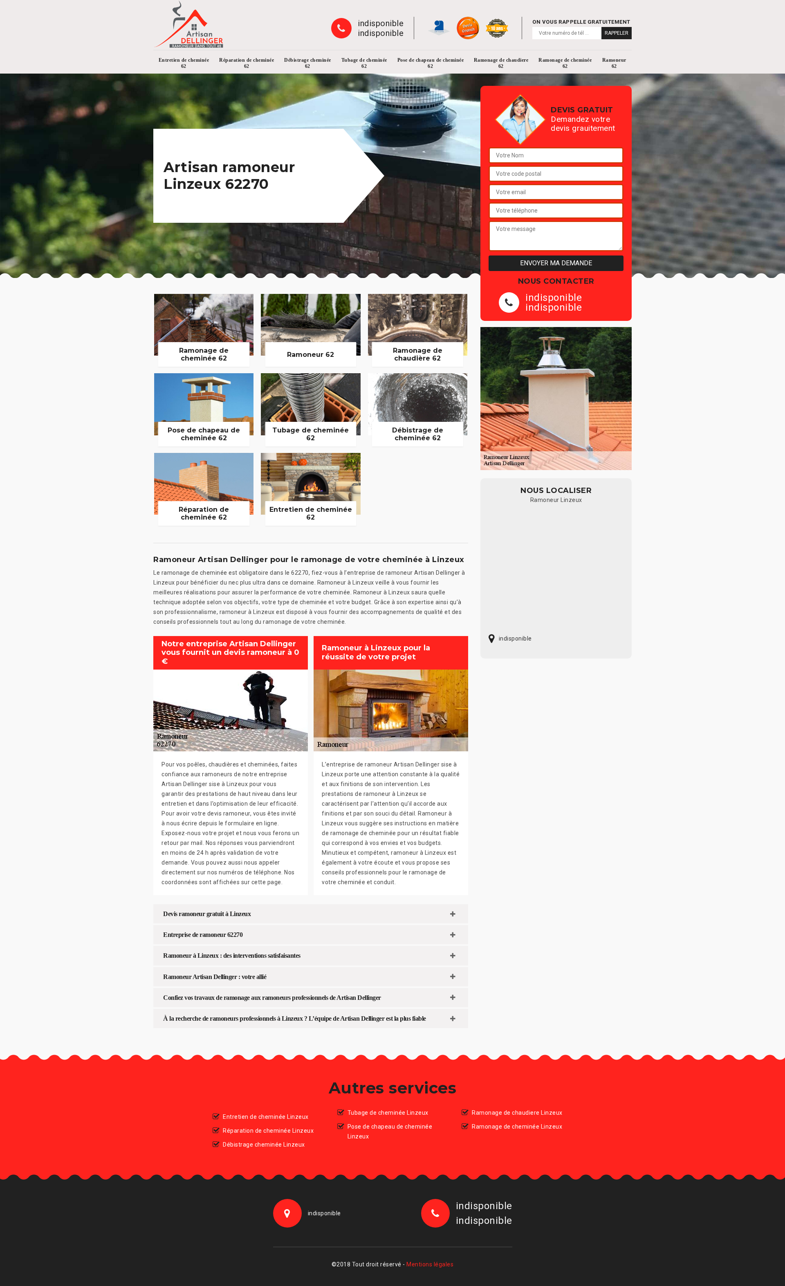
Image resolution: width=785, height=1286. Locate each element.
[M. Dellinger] (188, 24)
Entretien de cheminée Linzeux (266, 1116)
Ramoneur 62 (614, 63)
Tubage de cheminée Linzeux (388, 1112)
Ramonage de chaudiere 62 (501, 63)
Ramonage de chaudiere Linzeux (517, 1112)
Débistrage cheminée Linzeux (264, 1144)
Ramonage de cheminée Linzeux (517, 1126)
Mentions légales (429, 1264)
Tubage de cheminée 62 (364, 63)
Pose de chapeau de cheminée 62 (430, 63)
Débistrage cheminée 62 (307, 63)
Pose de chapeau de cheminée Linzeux (390, 1131)
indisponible (381, 23)
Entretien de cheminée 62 (184, 63)
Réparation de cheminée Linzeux (268, 1130)
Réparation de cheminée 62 (246, 63)
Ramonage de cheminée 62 (565, 63)
